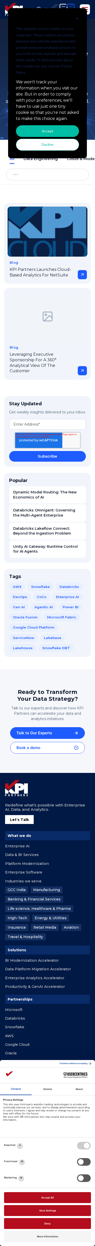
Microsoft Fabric (61, 617)
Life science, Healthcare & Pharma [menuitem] (39, 909)
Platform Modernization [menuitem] (27, 863)
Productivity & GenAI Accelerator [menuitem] (35, 986)
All (12, 158)
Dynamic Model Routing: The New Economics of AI (45, 495)
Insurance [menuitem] (17, 927)
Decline (47, 144)
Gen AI (19, 607)
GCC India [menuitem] (17, 890)
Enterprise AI (67, 597)
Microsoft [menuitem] (14, 1009)
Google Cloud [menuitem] (17, 1044)
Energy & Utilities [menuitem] (51, 918)
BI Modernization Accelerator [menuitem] (32, 960)
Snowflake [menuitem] (14, 1027)
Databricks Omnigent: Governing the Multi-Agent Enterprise (44, 513)
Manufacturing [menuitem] (46, 890)
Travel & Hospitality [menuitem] (25, 937)
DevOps (20, 597)
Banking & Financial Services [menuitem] (34, 899)
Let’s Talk (19, 819)
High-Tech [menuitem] (17, 918)
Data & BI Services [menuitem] (22, 854)
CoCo (41, 597)
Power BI (71, 607)
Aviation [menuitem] (71, 927)
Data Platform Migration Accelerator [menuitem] (38, 969)
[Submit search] (73, 174)
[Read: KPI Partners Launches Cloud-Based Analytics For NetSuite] (47, 232)
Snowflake (40, 587)
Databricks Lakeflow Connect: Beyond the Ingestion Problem (42, 531)
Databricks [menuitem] (15, 1018)
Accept (47, 131)
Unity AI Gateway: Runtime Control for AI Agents (45, 549)
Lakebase (52, 638)
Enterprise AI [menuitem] (17, 846)
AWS (17, 587)
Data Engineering (41, 158)
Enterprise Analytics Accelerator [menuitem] (34, 978)
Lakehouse (23, 648)
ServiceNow (23, 638)
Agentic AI (43, 607)
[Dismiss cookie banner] (77, 19)
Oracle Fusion (25, 617)
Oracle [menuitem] (11, 1053)
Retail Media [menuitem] (44, 927)
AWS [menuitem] (9, 1036)
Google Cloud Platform (33, 627)
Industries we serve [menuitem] (23, 881)
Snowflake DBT (56, 648)
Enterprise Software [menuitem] (23, 872)
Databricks (69, 587)
